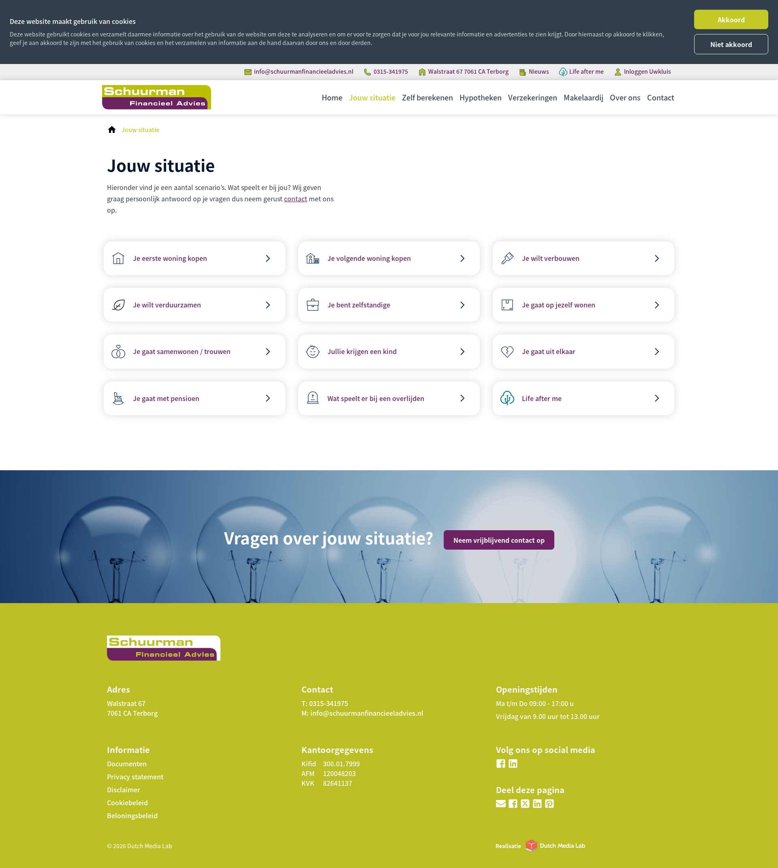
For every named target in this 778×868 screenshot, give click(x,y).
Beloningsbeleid (132, 815)
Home (332, 97)
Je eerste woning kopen (170, 258)
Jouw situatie (372, 97)
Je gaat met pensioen (166, 398)
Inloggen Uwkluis (647, 71)
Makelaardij (583, 97)
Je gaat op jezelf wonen (558, 304)
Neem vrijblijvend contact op (499, 540)
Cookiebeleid (127, 802)
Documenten (127, 763)
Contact (660, 97)
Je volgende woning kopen (369, 258)
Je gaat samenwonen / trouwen (182, 351)
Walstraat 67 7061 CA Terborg (468, 71)
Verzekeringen (532, 97)
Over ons (625, 97)
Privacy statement (135, 776)
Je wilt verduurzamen (167, 304)
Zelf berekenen (427, 97)
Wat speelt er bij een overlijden (375, 398)
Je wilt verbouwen (550, 258)
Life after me (586, 71)
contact (295, 198)
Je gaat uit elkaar (548, 351)
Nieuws (539, 71)
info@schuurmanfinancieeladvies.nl (303, 71)
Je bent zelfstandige (358, 304)
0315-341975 (391, 71)
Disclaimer (123, 789)
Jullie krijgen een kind (362, 351)
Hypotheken (481, 97)
